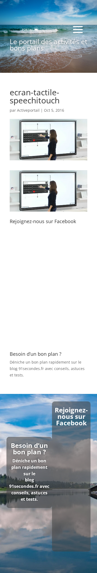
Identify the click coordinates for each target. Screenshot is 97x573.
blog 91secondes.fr (27, 368)
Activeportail (28, 110)
